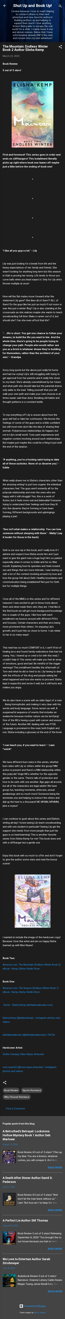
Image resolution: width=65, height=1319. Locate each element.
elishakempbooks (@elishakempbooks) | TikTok (29, 1034)
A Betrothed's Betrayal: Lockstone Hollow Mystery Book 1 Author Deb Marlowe (26, 1135)
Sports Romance (31, 1090)
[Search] (60, 7)
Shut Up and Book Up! (32, 5)
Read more (55, 1167)
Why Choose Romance (16, 1096)
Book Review (11, 1090)
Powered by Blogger (34, 1306)
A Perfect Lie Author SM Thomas (25, 1220)
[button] (60, 47)
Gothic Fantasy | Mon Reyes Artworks (23, 1054)
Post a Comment (15, 1108)
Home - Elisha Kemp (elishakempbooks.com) (28, 1004)
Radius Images (40, 1313)
